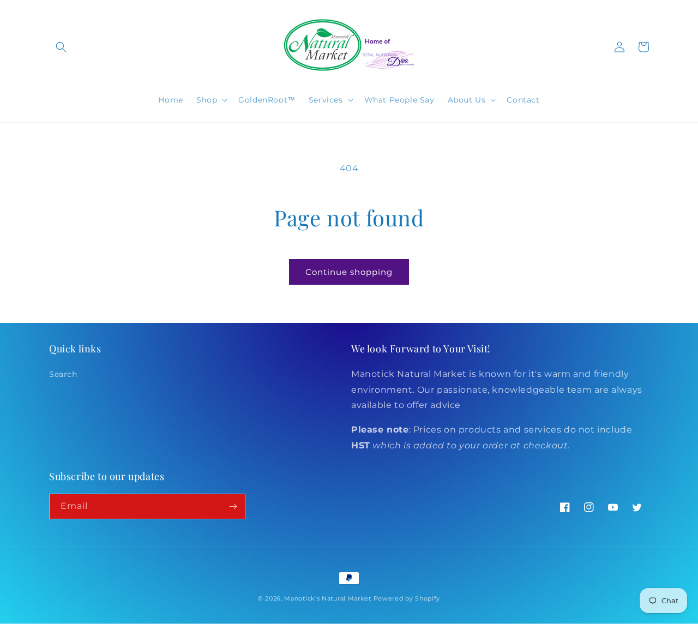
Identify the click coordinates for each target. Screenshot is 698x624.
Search (63, 374)
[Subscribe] (233, 506)
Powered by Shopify (407, 598)
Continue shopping (349, 272)
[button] (61, 47)
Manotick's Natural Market (327, 598)
